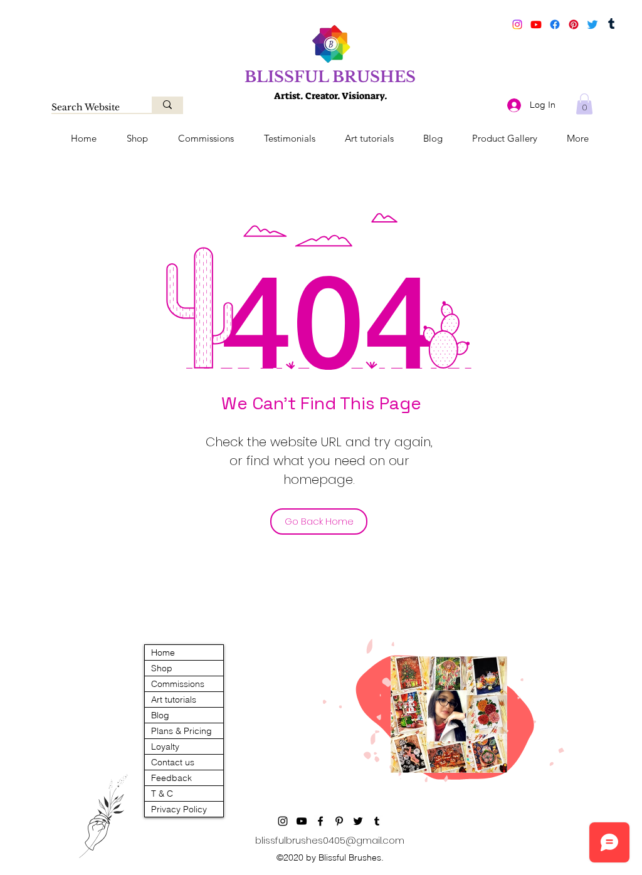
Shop (161, 668)
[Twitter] (592, 24)
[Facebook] (555, 24)
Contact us (172, 762)
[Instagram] (517, 24)
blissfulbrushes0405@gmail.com (329, 840)
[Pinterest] (573, 24)
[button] (584, 103)
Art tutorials (173, 699)
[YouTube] (536, 24)
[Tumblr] (611, 24)
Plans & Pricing (181, 730)
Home (163, 652)
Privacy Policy (179, 809)
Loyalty (165, 746)
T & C (162, 793)
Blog (160, 715)
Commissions (177, 683)
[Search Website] (167, 105)
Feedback (171, 777)
